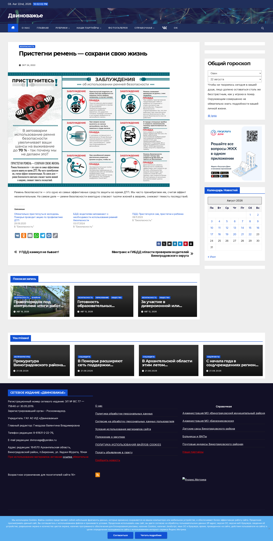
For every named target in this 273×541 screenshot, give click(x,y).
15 (250, 228)
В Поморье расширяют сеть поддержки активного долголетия (100, 365)
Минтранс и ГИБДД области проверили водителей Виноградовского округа (150, 254)
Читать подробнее (151, 535)
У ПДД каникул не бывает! (39, 252)
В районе (36, 298)
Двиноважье (25, 15)
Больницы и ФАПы (194, 436)
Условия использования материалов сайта (123, 429)
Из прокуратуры (22, 357)
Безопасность (27, 46)
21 (242, 234)
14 (242, 228)
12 (227, 228)
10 (211, 228)
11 (219, 228)
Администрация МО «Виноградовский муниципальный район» (223, 413)
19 (227, 234)
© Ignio (212, 115)
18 (219, 234)
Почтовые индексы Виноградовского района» (212, 444)
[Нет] (269, 528)
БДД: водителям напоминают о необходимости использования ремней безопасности (95, 217)
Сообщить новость (107, 460)
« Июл (212, 256)
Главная (43, 27)
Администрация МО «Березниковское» (208, 420)
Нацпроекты (213, 357)
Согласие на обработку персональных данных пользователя (134, 421)
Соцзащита (84, 357)
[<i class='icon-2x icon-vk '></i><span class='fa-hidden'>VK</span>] (164, 28)
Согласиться (120, 535)
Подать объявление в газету (114, 452)
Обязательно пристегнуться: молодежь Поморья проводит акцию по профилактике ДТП (38, 217)
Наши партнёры (88, 27)
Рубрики (62, 27)
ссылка (68, 456)
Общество (116, 298)
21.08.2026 (22, 371)
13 (235, 228)
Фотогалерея (118, 27)
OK (176, 27)
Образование (102, 298)
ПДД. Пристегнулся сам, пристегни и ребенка (157, 214)
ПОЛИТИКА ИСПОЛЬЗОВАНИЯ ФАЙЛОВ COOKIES (128, 444)
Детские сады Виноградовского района (208, 428)
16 (258, 228)
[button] (262, 28)
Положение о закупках (110, 436)
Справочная (143, 27)
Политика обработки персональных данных (124, 413)
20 (234, 234)
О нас (26, 27)
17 (211, 234)
